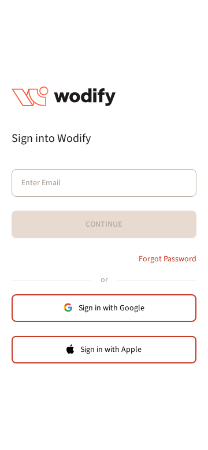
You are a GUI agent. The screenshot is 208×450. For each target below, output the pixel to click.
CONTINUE (104, 224)
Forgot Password (167, 259)
